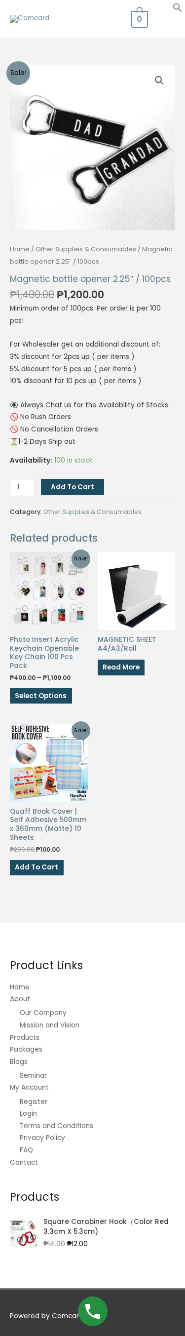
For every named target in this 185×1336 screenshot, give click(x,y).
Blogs (19, 1061)
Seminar (33, 1075)
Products (24, 1037)
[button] (178, 10)
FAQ (26, 1150)
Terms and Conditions (56, 1126)
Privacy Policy (42, 1137)
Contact (24, 1162)
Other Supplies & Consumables (86, 249)
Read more (121, 667)
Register (33, 1101)
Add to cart (72, 487)
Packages (26, 1049)
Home (20, 249)
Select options (41, 696)
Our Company (43, 1013)
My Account (29, 1087)
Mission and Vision (49, 1025)
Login (28, 1113)
